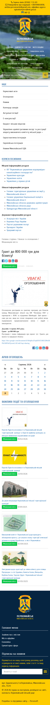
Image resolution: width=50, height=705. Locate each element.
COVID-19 (15, 60)
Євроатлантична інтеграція (14, 137)
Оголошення (8, 97)
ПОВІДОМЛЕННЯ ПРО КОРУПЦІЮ (17, 64)
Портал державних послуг (18, 224)
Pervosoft (34, 701)
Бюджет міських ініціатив (14, 124)
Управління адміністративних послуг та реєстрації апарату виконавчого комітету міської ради (24, 130)
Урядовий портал (14, 230)
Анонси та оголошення (27, 239)
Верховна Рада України (16, 221)
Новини (6, 102)
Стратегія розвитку (37, 64)
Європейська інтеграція (13, 143)
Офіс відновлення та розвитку (19, 68)
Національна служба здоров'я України (19, 56)
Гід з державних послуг (29, 60)
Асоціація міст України (16, 218)
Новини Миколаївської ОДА (14, 148)
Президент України (15, 227)
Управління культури (15, 175)
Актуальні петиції (10, 113)
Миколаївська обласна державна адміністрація (27, 203)
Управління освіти (14, 178)
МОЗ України (40, 56)
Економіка (24, 51)
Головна (10, 47)
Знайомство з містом (23, 47)
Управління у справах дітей (18, 181)
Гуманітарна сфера (37, 51)
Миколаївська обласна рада (19, 206)
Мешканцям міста (10, 242)
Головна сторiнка (9, 239)
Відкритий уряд (12, 51)
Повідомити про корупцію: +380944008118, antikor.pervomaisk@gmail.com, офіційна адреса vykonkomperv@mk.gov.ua (25, 7)
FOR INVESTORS (37, 68)
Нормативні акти (10, 91)
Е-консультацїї (9, 118)
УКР (26, 12)
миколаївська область (25, 39)
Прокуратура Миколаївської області (22, 208)
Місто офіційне (38, 47)
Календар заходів (10, 107)
